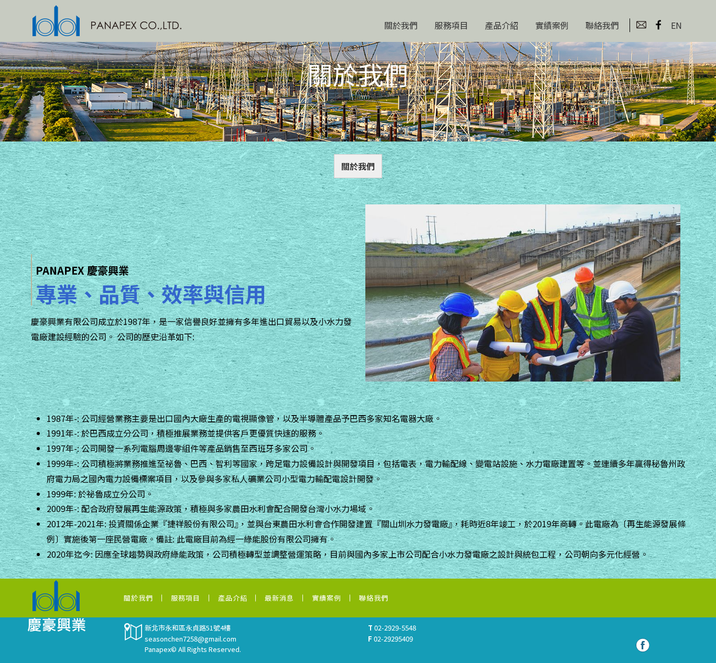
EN (676, 25)
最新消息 (279, 598)
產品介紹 (501, 25)
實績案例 (552, 25)
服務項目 (451, 25)
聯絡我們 (602, 25)
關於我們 (401, 25)
